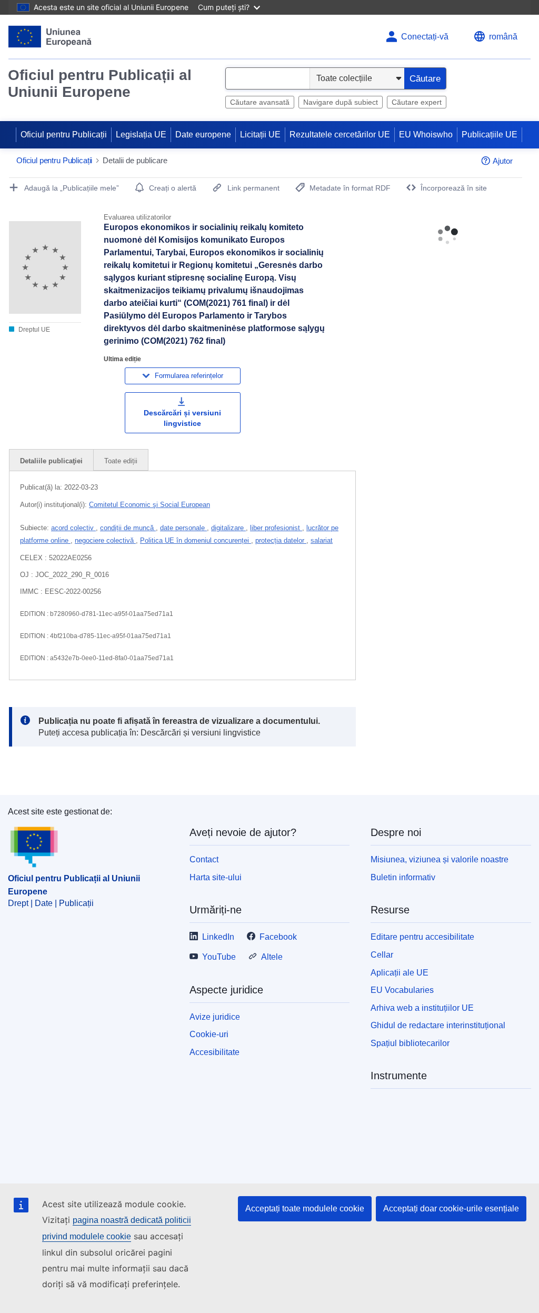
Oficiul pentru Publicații (64, 134)
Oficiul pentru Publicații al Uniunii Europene (100, 83)
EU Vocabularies (402, 990)
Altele (272, 956)
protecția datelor (280, 540)
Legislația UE (141, 134)
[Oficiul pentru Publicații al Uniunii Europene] (50, 36)
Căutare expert (417, 102)
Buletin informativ (403, 877)
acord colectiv (73, 528)
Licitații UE (260, 134)
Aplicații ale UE (399, 972)
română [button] (503, 36)
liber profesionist (276, 528)
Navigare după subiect (340, 102)
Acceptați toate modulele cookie (304, 1208)
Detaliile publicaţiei (51, 461)
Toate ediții (120, 461)
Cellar (382, 954)
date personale (183, 528)
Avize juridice (214, 1016)
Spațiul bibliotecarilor (410, 1043)
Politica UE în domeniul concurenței (195, 540)
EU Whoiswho (426, 134)
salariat (322, 540)
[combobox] (268, 78)
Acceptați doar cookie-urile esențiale (451, 1208)
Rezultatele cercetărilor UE (340, 134)
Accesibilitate (214, 1052)
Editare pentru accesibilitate (422, 936)
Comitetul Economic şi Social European (149, 505)
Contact (203, 859)
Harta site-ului (215, 877)
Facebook (278, 936)
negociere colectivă (105, 540)
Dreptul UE (33, 329)
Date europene (203, 134)
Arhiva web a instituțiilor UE (422, 1007)
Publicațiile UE (489, 134)
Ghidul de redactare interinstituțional (438, 1025)
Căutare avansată (260, 102)
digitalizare (228, 528)
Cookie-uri (208, 1034)
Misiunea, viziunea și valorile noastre (439, 859)
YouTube (219, 956)
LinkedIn (218, 936)
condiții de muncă (128, 528)
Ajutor (503, 160)
